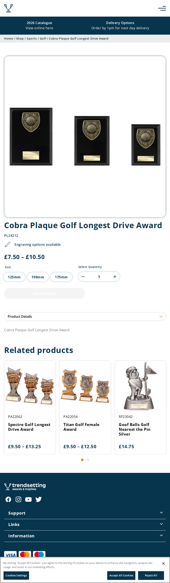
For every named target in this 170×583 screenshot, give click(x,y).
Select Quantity (90, 267)
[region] (85, 570)
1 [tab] (82, 460)
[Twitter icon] (38, 499)
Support (17, 513)
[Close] (163, 563)
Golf (43, 38)
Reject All (151, 575)
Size (8, 267)
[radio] (14, 277)
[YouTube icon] (28, 499)
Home (8, 38)
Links (14, 524)
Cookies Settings (16, 575)
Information (21, 536)
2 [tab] (88, 460)
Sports (32, 38)
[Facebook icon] (8, 499)
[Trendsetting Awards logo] (8, 8)
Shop (20, 38)
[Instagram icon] (18, 499)
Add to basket (44, 293)
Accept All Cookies (121, 575)
